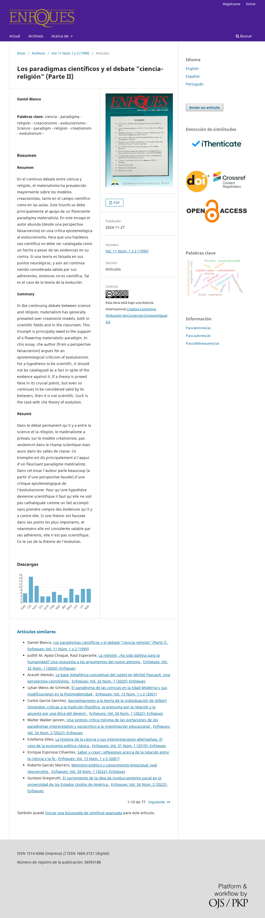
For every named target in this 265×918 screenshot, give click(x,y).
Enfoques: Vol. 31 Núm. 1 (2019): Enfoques (129, 745)
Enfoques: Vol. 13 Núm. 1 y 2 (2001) (126, 694)
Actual (14, 36)
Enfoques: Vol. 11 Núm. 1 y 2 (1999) (58, 648)
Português (195, 84)
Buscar (245, 36)
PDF (116, 202)
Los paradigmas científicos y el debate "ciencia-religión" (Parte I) (110, 642)
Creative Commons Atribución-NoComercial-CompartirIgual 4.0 (136, 315)
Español (193, 76)
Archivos (35, 36)
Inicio (21, 53)
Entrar (251, 4)
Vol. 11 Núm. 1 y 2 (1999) (70, 53)
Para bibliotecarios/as (202, 343)
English (192, 68)
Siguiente (156, 802)
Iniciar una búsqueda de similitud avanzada (83, 812)
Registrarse (231, 4)
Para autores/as (198, 335)
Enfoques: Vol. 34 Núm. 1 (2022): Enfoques (126, 713)
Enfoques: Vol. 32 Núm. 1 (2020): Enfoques (108, 681)
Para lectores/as (198, 328)
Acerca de (60, 36)
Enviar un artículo (204, 107)
